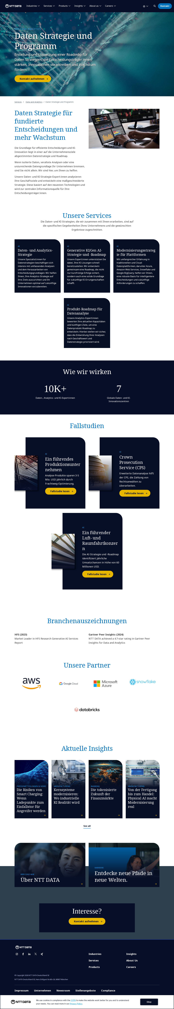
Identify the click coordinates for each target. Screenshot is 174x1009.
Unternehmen (42, 990)
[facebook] (23, 954)
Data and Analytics (34, 102)
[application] (87, 1002)
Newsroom (63, 990)
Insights (131, 954)
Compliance (108, 990)
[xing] (42, 954)
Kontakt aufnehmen (32, 78)
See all (87, 825)
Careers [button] (109, 6)
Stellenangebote (85, 990)
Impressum (22, 990)
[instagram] (17, 954)
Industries (95, 954)
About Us (132, 960)
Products (94, 967)
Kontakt (164, 5)
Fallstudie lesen (59, 491)
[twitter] (35, 954)
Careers (131, 967)
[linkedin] (29, 954)
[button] (155, 5)
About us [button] (94, 6)
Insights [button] (78, 6)
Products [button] (63, 6)
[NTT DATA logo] (11, 6)
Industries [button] (31, 6)
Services (18, 102)
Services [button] (48, 6)
